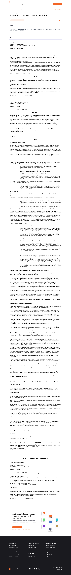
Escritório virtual (31, 551)
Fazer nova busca (57, 9)
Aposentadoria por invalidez (14, 554)
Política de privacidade (50, 559)
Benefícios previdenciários (51, 543)
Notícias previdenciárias (32, 559)
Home (10, 9)
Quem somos (48, 552)
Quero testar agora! (16, 526)
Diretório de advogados (32, 549)
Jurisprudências (15, 9)
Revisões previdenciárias (50, 545)
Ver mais (11, 32)
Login (52, 2)
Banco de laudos (31, 545)
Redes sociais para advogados (33, 543)
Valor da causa (11, 549)
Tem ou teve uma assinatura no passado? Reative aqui (21, 529)
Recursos (28, 4)
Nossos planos (57, 4)
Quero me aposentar (58, 2)
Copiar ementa (56, 20)
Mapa (47, 556)
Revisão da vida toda (12, 545)
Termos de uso (49, 558)
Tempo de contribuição (13, 551)
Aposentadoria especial (13, 552)
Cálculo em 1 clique (12, 543)
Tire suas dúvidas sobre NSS (33, 558)
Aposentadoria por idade (13, 556)
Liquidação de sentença (13, 547)
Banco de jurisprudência (32, 547)
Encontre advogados (31, 556)
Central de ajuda (49, 554)
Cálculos (10, 4)
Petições (22, 4)
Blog (49, 2)
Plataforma (16, 4)
